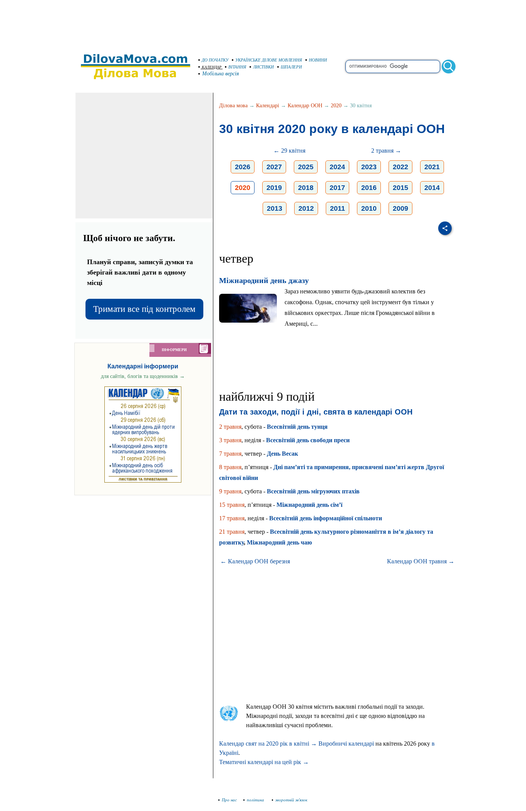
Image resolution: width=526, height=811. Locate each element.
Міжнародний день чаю (279, 542)
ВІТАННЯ (237, 67)
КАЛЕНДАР (212, 67)
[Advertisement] (263, 23)
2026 (242, 167)
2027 (274, 167)
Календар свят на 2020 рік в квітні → (268, 743)
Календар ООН (305, 105)
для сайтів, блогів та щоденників (143, 376)
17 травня (232, 518)
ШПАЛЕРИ (291, 67)
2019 (274, 188)
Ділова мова (233, 105)
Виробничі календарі (346, 743)
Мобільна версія (221, 74)
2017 (337, 188)
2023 (369, 167)
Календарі (267, 105)
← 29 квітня (289, 150)
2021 (432, 167)
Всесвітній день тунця (297, 426)
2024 (337, 167)
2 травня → (386, 150)
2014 (432, 188)
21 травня (232, 531)
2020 (336, 105)
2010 (369, 208)
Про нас (229, 800)
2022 (400, 167)
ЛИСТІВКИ (263, 67)
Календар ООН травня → (420, 561)
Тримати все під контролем (144, 309)
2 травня (230, 426)
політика (256, 800)
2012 (306, 208)
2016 (369, 188)
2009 (400, 208)
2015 (400, 188)
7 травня (230, 453)
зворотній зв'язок (291, 800)
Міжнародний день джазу (264, 280)
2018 (305, 188)
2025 (305, 167)
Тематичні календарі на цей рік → (264, 762)
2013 (274, 208)
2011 (337, 208)
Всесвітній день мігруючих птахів (313, 491)
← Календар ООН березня (255, 561)
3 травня (230, 440)
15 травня (232, 504)
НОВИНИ (318, 60)
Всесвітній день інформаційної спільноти (325, 518)
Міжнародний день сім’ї (309, 504)
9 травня (230, 491)
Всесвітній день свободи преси (308, 440)
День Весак (282, 453)
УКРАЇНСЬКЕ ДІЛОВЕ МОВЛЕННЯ (268, 60)
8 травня (230, 467)
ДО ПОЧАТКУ (215, 60)
